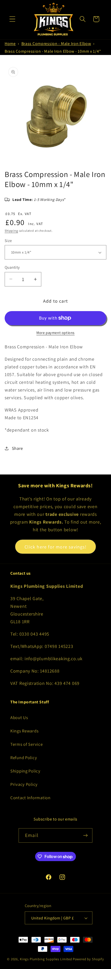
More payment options (55, 332)
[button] (12, 19)
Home (10, 43)
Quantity (12, 267)
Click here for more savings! (55, 547)
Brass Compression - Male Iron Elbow (56, 43)
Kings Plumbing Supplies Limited (46, 959)
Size (8, 240)
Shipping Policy (25, 771)
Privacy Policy (24, 784)
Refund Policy (23, 757)
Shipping (11, 230)
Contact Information (30, 797)
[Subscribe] (85, 835)
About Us (19, 717)
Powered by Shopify (88, 959)
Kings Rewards (24, 731)
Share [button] (17, 448)
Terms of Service (26, 744)
